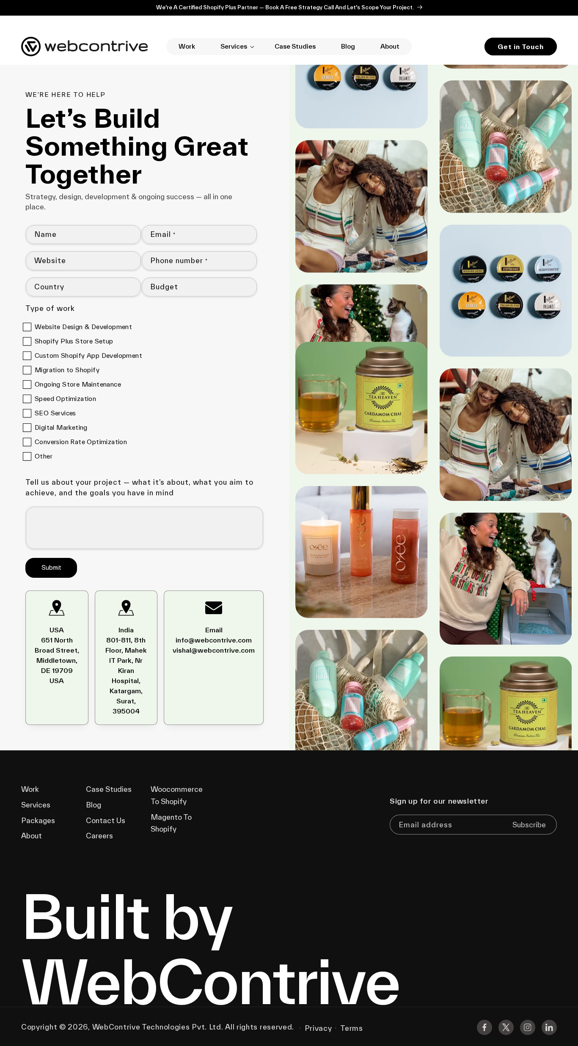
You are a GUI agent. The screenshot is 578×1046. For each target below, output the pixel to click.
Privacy (318, 1028)
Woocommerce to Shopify (177, 795)
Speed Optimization (65, 398)
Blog (93, 805)
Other (43, 456)
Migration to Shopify (67, 369)
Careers (99, 836)
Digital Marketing (61, 427)
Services (35, 805)
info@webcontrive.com (214, 640)
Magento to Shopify (171, 823)
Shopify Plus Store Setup (74, 341)
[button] (235, 46)
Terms (351, 1028)
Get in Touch (521, 46)
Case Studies (109, 789)
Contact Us (105, 820)
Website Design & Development (83, 326)
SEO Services (55, 413)
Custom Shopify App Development (88, 355)
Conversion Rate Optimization (81, 441)
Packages (38, 820)
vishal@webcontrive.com (214, 650)
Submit (51, 567)
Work (30, 789)
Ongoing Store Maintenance (78, 384)
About (31, 836)
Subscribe (529, 825)
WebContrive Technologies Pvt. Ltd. (157, 1027)
